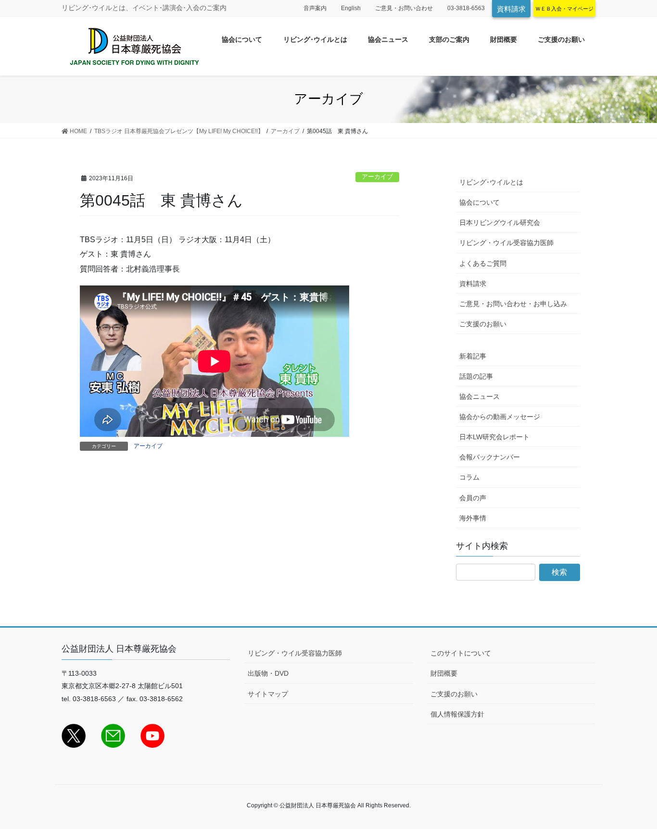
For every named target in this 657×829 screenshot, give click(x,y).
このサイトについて (460, 653)
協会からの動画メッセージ (499, 417)
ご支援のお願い (482, 324)
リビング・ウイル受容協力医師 (506, 243)
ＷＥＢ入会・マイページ (564, 9)
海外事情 (472, 518)
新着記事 (472, 356)
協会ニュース (479, 396)
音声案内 (315, 8)
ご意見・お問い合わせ (404, 8)
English (351, 8)
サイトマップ (268, 694)
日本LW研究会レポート (494, 437)
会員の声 (472, 498)
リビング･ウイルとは (491, 182)
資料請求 (511, 9)
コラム (469, 477)
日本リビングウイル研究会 (499, 222)
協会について (479, 202)
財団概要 (443, 673)
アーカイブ (377, 176)
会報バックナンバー (489, 457)
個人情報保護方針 (457, 714)
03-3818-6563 (466, 8)
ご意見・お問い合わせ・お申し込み (513, 304)
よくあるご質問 (482, 263)
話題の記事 (476, 376)
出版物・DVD (268, 673)
